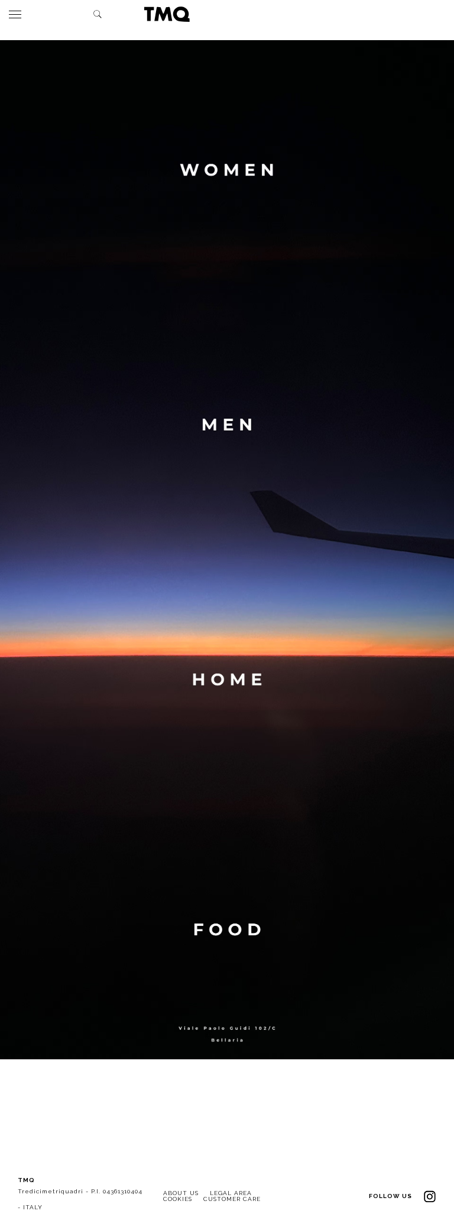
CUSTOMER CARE (232, 1199)
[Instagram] (429, 1196)
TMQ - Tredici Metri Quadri (166, 14)
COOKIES (177, 1199)
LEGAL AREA (231, 1193)
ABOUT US (181, 1193)
